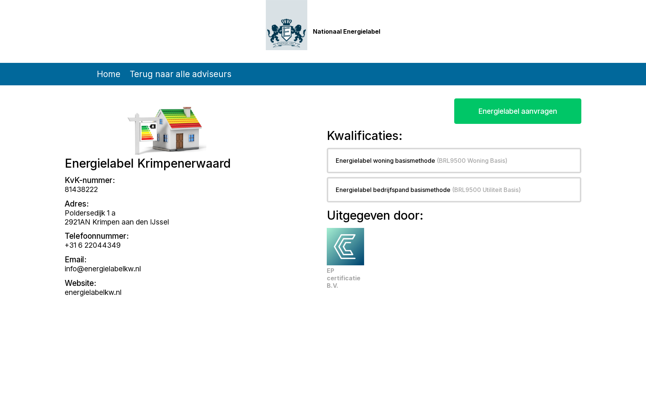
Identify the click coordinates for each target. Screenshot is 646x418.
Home (108, 74)
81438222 (81, 189)
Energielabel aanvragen (517, 111)
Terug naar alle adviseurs (180, 74)
